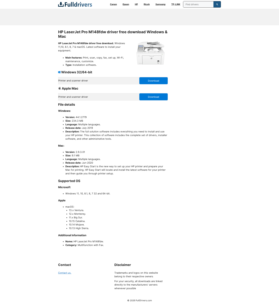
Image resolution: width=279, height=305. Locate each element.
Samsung (160, 4)
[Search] (217, 4)
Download (153, 80)
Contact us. (64, 272)
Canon (113, 4)
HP (136, 4)
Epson (126, 4)
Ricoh (147, 4)
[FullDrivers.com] (75, 4)
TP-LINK (175, 4)
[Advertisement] (139, 17)
